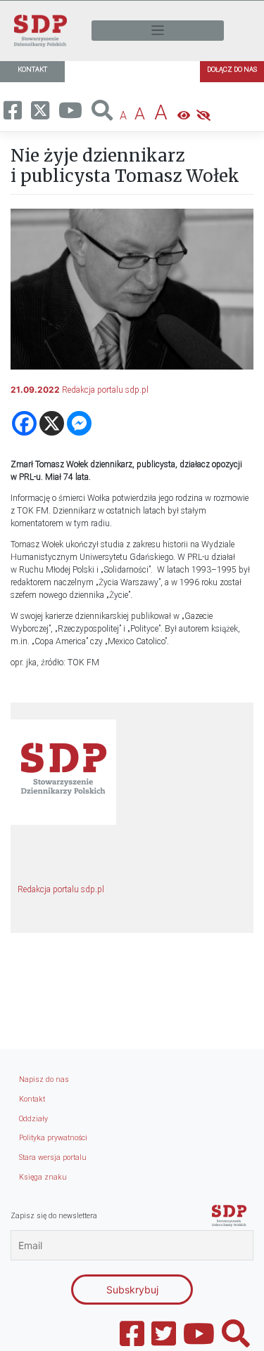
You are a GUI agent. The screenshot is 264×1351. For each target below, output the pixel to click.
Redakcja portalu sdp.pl (105, 390)
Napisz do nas (44, 1079)
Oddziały (33, 1118)
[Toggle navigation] (158, 30)
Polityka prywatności (53, 1137)
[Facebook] (24, 423)
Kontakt (32, 1099)
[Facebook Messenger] (79, 423)
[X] (51, 423)
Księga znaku (43, 1177)
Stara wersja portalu (53, 1157)
